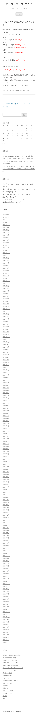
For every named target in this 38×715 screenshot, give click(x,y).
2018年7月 (6, 411)
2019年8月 (6, 378)
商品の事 (5, 686)
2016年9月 (6, 467)
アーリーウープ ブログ (19, 4)
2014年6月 (6, 535)
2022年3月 (6, 301)
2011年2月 (6, 637)
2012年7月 (6, 594)
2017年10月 (6, 434)
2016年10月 (6, 464)
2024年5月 (6, 237)
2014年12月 (6, 520)
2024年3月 (6, 243)
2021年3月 (6, 329)
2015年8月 (6, 500)
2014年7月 (6, 533)
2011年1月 (6, 640)
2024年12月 (6, 220)
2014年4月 (6, 540)
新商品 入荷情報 (8, 691)
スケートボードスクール (10, 680)
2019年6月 (6, 383)
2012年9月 (6, 589)
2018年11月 (6, 400)
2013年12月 (6, 551)
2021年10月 (6, 311)
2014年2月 (6, 546)
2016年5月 (6, 477)
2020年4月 (6, 357)
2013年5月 (6, 568)
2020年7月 (6, 349)
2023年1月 (6, 276)
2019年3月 (6, 390)
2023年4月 (6, 268)
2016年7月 (6, 472)
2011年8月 (6, 622)
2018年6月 (6, 413)
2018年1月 (6, 426)
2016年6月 (6, 474)
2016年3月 (6, 482)
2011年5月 (6, 630)
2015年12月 (6, 490)
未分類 (12, 90)
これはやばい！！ (8, 199)
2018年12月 (6, 398)
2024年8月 (6, 230)
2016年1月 (6, 487)
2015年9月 (6, 497)
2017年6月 (6, 444)
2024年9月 (6, 227)
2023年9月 (6, 258)
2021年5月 (6, 324)
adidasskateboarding (9, 658)
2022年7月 (6, 291)
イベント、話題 (7, 673)
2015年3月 (6, 512)
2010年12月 (6, 642)
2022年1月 (6, 306)
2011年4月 (6, 632)
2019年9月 (6, 375)
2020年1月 (6, 365)
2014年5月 (6, 538)
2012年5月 (6, 599)
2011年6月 (6, 627)
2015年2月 (6, 515)
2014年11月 (6, 523)
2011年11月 (6, 614)
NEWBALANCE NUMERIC (10, 663)
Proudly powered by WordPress (12, 711)
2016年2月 (6, 484)
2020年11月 (6, 339)
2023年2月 (6, 273)
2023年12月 (6, 250)
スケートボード (7, 678)
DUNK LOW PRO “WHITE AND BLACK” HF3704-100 (18, 166)
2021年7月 (6, 319)
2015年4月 (6, 510)
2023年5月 (6, 265)
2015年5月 (6, 507)
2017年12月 (6, 428)
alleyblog (10, 192)
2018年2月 (6, 423)
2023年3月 (6, 271)
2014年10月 (6, 525)
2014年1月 (6, 548)
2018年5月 (6, 416)
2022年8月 (6, 288)
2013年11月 (6, 553)
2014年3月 (6, 543)
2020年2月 (6, 362)
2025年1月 (6, 217)
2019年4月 (6, 388)
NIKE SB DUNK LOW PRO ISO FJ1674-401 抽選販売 (18, 156)
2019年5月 (6, 385)
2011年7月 (6, 624)
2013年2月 (6, 576)
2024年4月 (6, 240)
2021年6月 (6, 321)
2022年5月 (6, 296)
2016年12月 (6, 459)
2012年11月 (6, 584)
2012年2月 (6, 607)
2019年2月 (6, 393)
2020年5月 (6, 355)
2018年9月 (6, 406)
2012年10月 (6, 586)
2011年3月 (6, 635)
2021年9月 (6, 314)
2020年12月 (6, 337)
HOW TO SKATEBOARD (10, 660)
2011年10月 (6, 617)
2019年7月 (6, 380)
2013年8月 (6, 561)
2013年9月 (6, 558)
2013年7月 (6, 563)
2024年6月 (6, 235)
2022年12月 (6, 278)
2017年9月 (6, 436)
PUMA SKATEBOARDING (10, 665)
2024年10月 (6, 225)
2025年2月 (6, 215)
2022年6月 (6, 293)
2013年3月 (6, 574)
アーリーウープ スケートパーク (13, 668)
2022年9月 (6, 286)
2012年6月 (6, 596)
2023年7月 (6, 263)
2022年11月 (6, 281)
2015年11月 (6, 492)
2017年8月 (6, 439)
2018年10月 (6, 403)
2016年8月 (6, 469)
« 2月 (4, 143)
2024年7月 (6, 232)
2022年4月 (6, 299)
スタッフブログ (7, 683)
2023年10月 (6, 255)
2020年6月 (6, 352)
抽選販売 (5, 688)
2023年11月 (6, 253)
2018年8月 (6, 408)
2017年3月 (6, 451)
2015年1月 (6, 518)
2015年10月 (6, 495)
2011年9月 (6, 619)
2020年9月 (6, 344)
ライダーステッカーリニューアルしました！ (16, 184)
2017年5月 (6, 446)
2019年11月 (6, 370)
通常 (4, 698)
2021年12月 (6, 309)
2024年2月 (6, 245)
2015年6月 (6, 505)
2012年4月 (6, 602)
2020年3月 (6, 360)
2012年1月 (6, 609)
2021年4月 (6, 327)
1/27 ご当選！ (29, 104)
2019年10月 (6, 372)
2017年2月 (6, 454)
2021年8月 (6, 316)
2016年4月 (6, 479)
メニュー (19, 14)
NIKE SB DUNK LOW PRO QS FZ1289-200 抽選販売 (18, 159)
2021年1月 (6, 334)
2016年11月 (6, 462)
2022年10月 (6, 283)
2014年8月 (6, 530)
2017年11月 (6, 431)
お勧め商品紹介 (7, 675)
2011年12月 (6, 612)
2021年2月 (6, 332)
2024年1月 (6, 248)
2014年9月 (6, 528)
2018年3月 (6, 421)
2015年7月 (6, 502)
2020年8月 (6, 347)
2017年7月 (6, 441)
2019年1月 (6, 395)
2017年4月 (6, 449)
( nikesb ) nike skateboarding (11, 655)
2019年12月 (6, 367)
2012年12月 (6, 581)
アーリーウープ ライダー (11, 670)
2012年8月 (6, 591)
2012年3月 (6, 604)
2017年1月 (6, 456)
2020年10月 (6, 342)
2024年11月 (6, 222)
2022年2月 (6, 304)
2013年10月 (6, 556)
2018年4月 (6, 418)
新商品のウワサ (7, 693)
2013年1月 (6, 579)
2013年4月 (6, 571)
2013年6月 (6, 566)
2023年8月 (6, 260)
